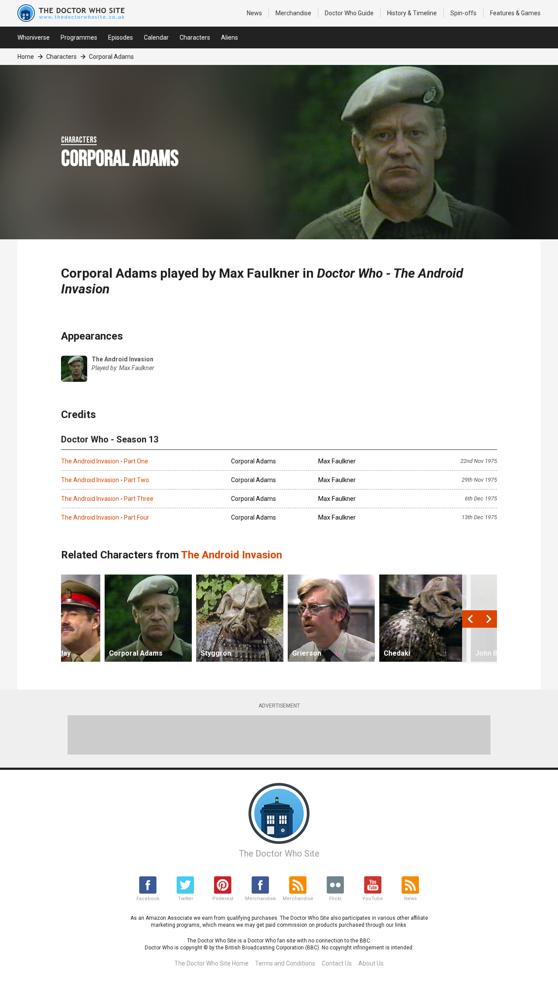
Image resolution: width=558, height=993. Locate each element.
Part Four (136, 517)
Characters (195, 37)
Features (515, 13)
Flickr (335, 898)
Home (25, 57)
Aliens (229, 37)
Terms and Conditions (285, 963)
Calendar (156, 37)
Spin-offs (463, 13)
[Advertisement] (279, 735)
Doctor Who (349, 13)
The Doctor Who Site (279, 853)
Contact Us (337, 963)
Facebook (148, 898)
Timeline (412, 13)
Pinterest (222, 898)
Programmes (79, 37)
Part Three (138, 498)
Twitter (185, 898)
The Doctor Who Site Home (211, 963)
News (254, 13)
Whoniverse (33, 37)
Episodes (120, 37)
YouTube (372, 898)
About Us (371, 963)
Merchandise (293, 13)
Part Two (136, 479)
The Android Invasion (90, 461)
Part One (136, 461)
